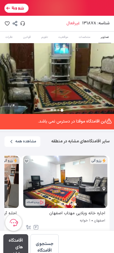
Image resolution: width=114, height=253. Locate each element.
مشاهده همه (25, 141)
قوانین (27, 37)
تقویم (44, 37)
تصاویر (105, 37)
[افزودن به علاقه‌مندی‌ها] (7, 23)
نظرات (8, 37)
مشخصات (84, 37)
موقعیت (63, 37)
